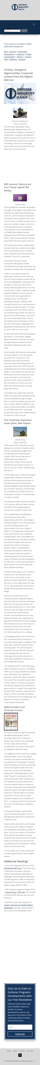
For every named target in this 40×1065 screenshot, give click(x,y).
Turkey (28, 57)
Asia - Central (10, 51)
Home (9, 1051)
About (15, 1051)
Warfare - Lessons (18, 59)
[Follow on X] (20, 1055)
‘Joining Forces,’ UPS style (15, 892)
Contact (22, 1051)
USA (6, 59)
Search (24, 31)
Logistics (20, 54)
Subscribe (30, 1051)
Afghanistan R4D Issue (13, 868)
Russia (20, 57)
